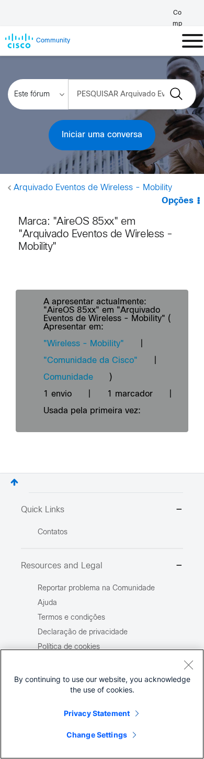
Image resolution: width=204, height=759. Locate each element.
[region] (102, 704)
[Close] (188, 664)
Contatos (52, 532)
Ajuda (47, 603)
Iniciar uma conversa (102, 135)
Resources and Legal (62, 566)
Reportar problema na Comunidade (96, 588)
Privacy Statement (97, 713)
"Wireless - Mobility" (83, 344)
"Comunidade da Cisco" (90, 361)
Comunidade (68, 377)
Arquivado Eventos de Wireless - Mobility (93, 188)
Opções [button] (178, 201)
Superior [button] (14, 482)
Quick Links (42, 510)
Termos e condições (71, 617)
